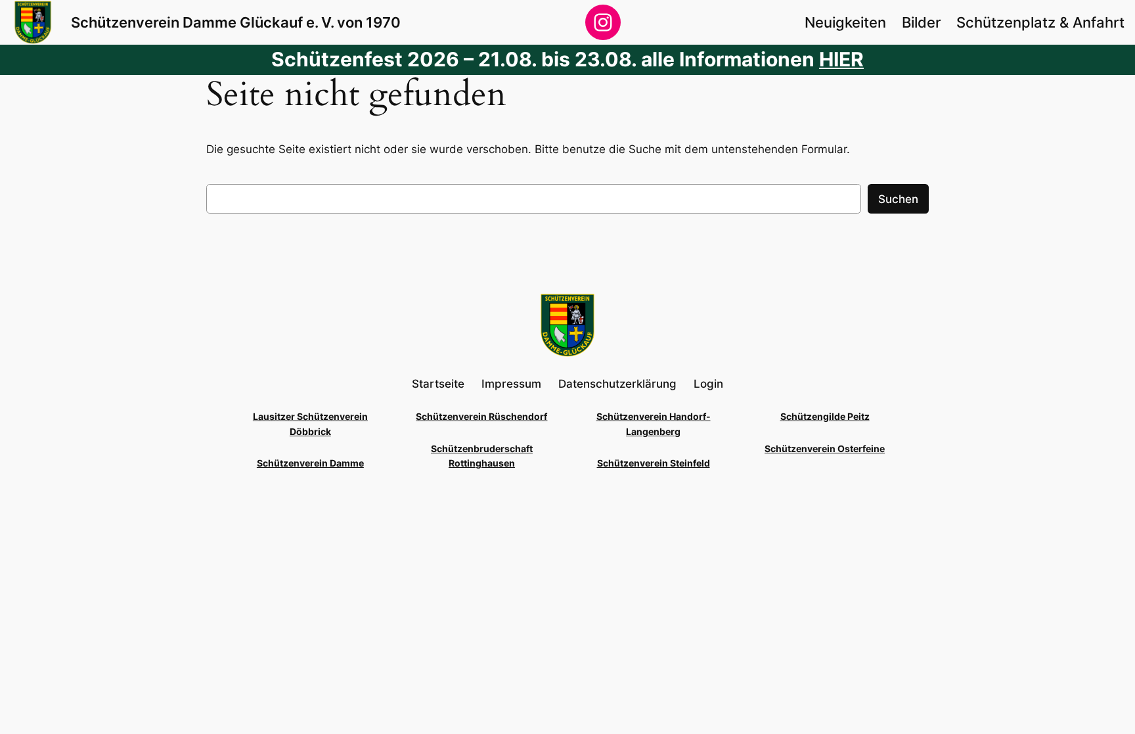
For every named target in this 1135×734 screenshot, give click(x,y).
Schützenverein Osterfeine (825, 448)
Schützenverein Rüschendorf (481, 416)
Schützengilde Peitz (825, 416)
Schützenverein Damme (310, 463)
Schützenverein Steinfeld (653, 463)
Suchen (898, 199)
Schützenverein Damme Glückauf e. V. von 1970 (236, 22)
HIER (841, 59)
